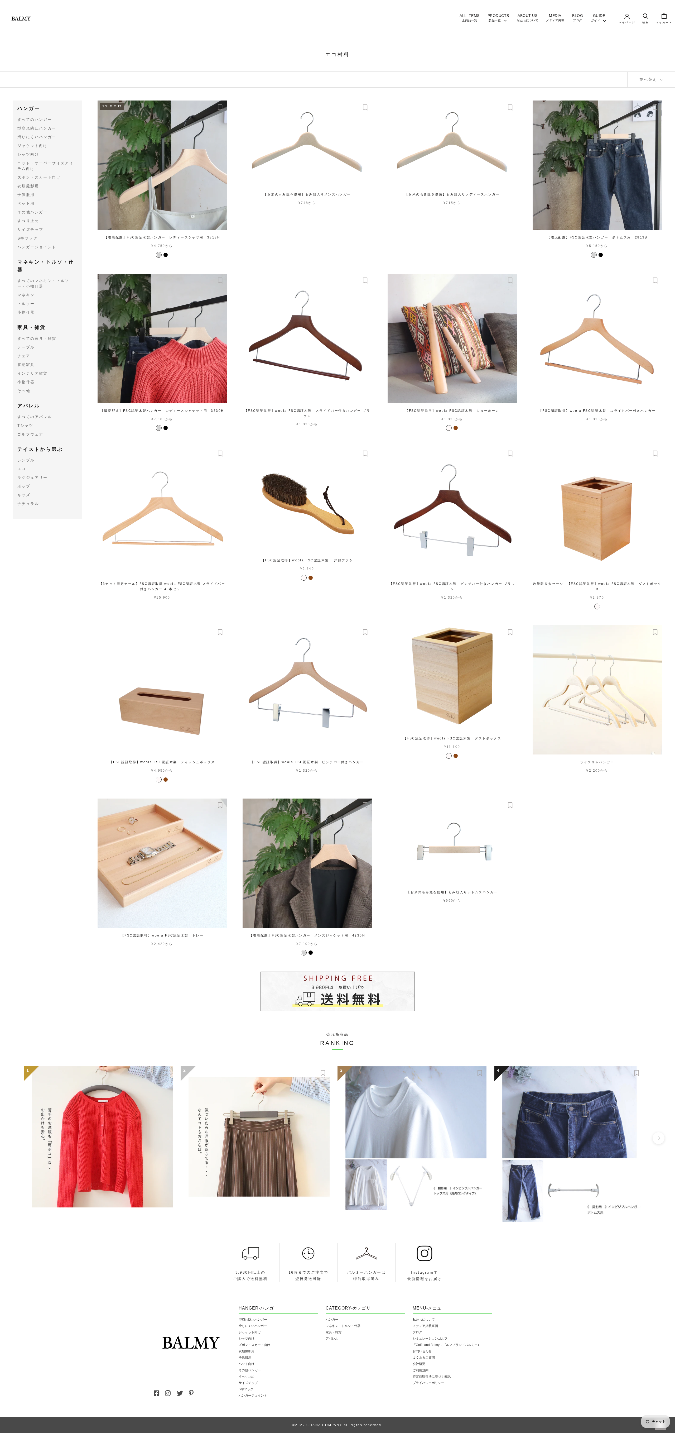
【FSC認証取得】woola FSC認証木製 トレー (162, 935)
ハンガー (28, 108)
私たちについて (424, 1319)
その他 (23, 391)
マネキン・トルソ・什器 (45, 266)
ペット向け (246, 1364)
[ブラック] (165, 255)
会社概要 (419, 1364)
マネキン (26, 295)
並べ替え (649, 79)
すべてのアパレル (34, 417)
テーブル (26, 347)
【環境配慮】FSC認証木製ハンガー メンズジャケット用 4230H (307, 935)
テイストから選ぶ (40, 449)
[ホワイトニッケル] (159, 255)
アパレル (28, 405)
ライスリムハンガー (597, 762)
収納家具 (26, 364)
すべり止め (28, 221)
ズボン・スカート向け (39, 177)
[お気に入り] (220, 107)
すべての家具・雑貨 (36, 338)
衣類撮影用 (28, 186)
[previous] (16, 1138)
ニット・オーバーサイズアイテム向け (45, 166)
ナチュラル (28, 504)
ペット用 (26, 203)
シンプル (26, 460)
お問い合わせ (422, 1351)
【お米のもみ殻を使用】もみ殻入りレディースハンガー (452, 194)
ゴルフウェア (30, 434)
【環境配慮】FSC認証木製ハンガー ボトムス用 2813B (597, 237)
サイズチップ (30, 229)
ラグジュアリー (32, 478)
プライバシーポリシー (428, 1383)
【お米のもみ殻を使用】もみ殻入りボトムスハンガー (452, 892)
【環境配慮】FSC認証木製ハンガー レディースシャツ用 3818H (162, 237)
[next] (658, 1138)
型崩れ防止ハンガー (36, 128)
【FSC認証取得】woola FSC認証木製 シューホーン (452, 411)
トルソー (26, 304)
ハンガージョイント (36, 247)
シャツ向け (28, 154)
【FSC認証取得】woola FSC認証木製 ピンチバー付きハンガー (307, 762)
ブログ (417, 1332)
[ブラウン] (456, 428)
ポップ (23, 486)
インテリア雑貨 (32, 373)
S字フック (27, 238)
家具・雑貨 (31, 327)
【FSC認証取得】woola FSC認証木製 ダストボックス (452, 738)
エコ (21, 469)
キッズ (23, 495)
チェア (23, 356)
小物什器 (26, 313)
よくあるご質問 (424, 1357)
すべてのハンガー (34, 119)
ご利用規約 (420, 1370)
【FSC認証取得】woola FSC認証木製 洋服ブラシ (307, 560)
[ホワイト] (449, 428)
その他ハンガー (32, 212)
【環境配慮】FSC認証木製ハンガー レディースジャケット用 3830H (162, 411)
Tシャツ (25, 425)
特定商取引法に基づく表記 (432, 1376)
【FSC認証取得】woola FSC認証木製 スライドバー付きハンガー (597, 411)
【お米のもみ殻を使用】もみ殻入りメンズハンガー (307, 194)
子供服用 (26, 195)
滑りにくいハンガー (36, 137)
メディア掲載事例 (425, 1326)
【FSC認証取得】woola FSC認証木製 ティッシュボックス (162, 762)
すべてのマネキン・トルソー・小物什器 (43, 284)
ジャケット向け (32, 146)
